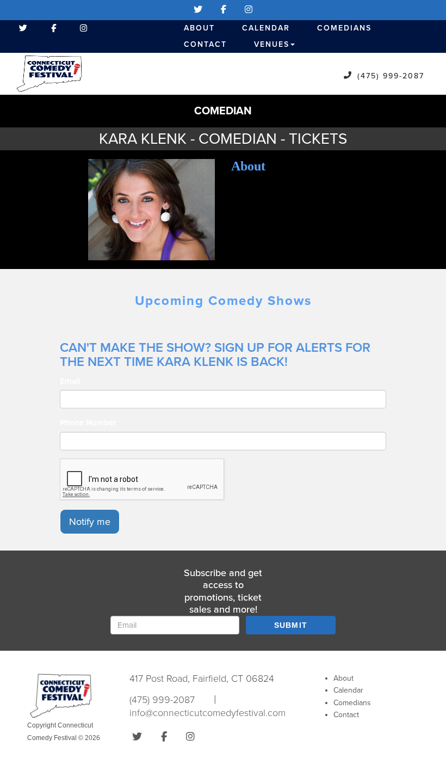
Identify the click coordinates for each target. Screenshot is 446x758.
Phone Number (88, 422)
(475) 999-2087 (390, 76)
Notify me (89, 522)
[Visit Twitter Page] (198, 9)
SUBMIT (291, 625)
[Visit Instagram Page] (248, 9)
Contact (205, 44)
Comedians (344, 28)
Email (70, 381)
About (199, 28)
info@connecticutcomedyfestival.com (207, 713)
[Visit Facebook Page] (223, 9)
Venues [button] (271, 44)
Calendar (266, 28)
